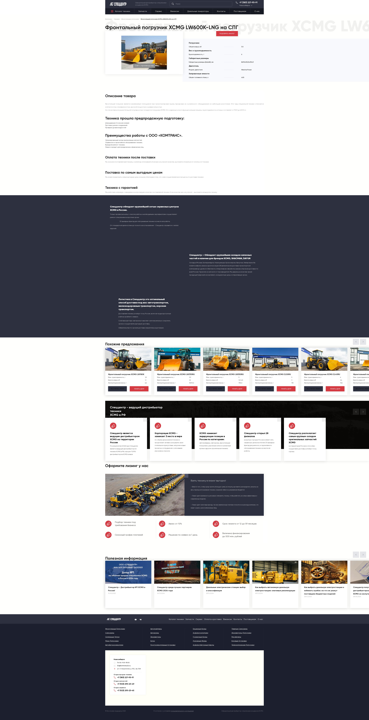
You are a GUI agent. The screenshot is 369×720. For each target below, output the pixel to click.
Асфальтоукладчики (200, 633)
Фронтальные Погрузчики (115, 629)
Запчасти (142, 11)
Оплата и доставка (212, 619)
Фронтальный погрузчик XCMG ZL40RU (322, 374)
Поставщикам (240, 11)
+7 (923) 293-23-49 (125, 684)
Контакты (221, 11)
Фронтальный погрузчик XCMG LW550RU (225, 374)
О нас (257, 11)
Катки (152, 641)
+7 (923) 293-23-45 (125, 690)
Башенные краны (199, 629)
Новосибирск (244, 5)
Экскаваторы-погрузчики (241, 633)
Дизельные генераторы (198, 11)
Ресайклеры (236, 637)
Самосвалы (109, 633)
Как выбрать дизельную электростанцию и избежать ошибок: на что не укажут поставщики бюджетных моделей (324, 590)
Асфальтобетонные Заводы (203, 645)
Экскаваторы (155, 637)
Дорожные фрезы (200, 641)
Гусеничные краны (200, 637)
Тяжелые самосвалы (239, 629)
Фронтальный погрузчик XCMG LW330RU (176, 374)
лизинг (117, 389)
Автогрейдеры (156, 629)
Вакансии (174, 11)
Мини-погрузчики (112, 641)
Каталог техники (122, 11)
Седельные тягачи (112, 637)
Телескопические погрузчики (242, 645)
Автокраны (154, 633)
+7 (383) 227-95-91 (248, 2)
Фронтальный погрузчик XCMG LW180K (126, 374)
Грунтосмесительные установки (162, 645)
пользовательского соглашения (182, 711)
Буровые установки (239, 641)
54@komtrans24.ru (124, 666)
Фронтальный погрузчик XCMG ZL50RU (273, 374)
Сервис (158, 11)
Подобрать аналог (227, 33)
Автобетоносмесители (114, 645)
